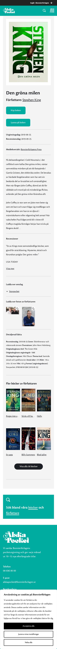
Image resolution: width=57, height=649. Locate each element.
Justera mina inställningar (28, 634)
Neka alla (28, 642)
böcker (33, 507)
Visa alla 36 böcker (29, 466)
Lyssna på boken (18, 122)
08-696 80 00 (9, 570)
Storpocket (14, 291)
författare (12, 513)
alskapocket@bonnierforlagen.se (19, 582)
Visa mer (10, 268)
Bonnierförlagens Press (31, 149)
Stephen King (31, 100)
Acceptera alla (28, 626)
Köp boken (16, 110)
